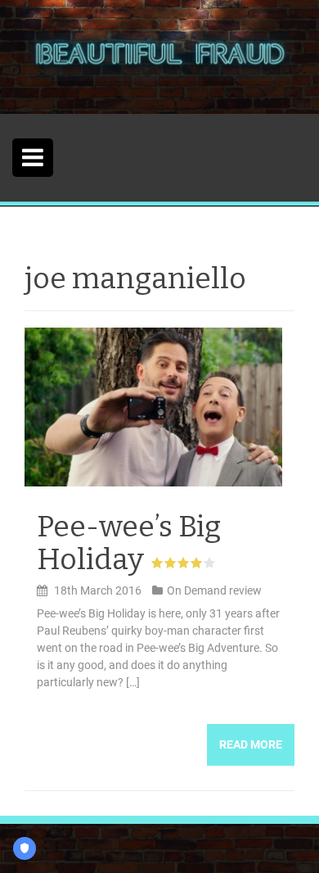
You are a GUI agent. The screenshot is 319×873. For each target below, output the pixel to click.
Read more (250, 744)
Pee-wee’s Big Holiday (129, 543)
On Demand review (214, 590)
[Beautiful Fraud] (159, 55)
